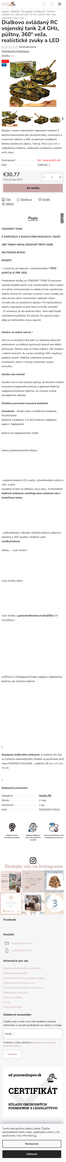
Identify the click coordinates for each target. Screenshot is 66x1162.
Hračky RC (45, 795)
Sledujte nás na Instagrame (33, 866)
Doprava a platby (13, 997)
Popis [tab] (33, 218)
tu (35, 1135)
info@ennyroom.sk (22, 943)
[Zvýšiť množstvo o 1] (60, 177)
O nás (6, 1002)
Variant (12, 1054)
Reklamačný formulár (15, 992)
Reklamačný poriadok (15, 973)
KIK (13, 56)
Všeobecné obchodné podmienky (22, 968)
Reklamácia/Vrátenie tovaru (19, 983)
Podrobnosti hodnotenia (15, 51)
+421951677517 (21, 950)
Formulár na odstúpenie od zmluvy (23, 988)
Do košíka (33, 188)
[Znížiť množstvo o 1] (44, 177)
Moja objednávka (12, 1007)
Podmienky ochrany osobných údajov (24, 978)
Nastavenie (31, 1144)
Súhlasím (31, 1154)
